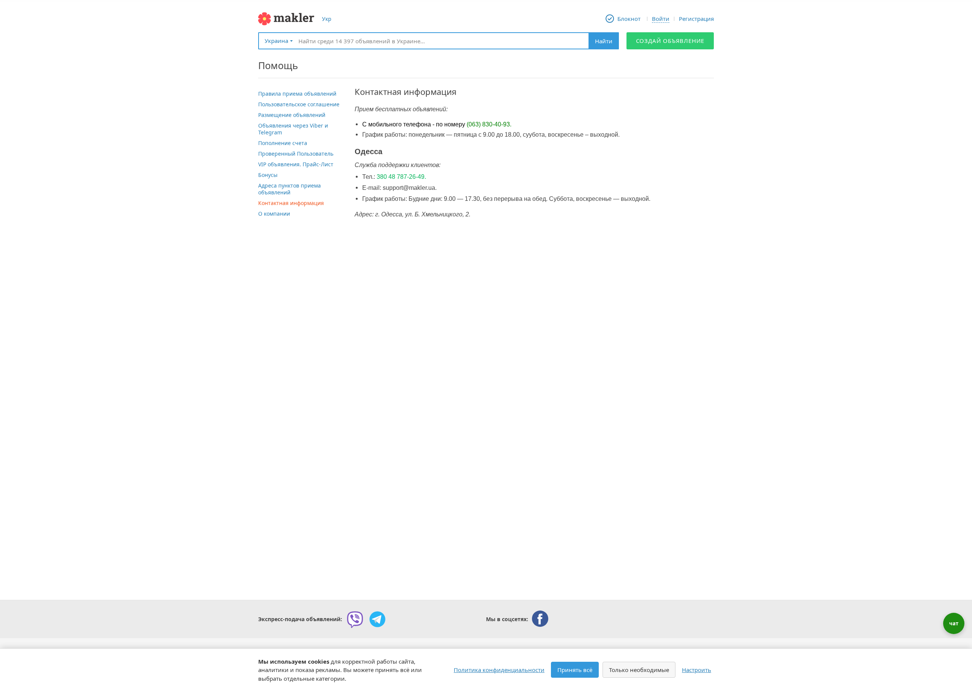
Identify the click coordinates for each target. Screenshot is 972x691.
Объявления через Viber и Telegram (293, 129)
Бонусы (268, 174)
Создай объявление (670, 40)
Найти (603, 41)
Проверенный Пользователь (295, 153)
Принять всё (574, 670)
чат (953, 623)
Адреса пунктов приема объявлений (289, 189)
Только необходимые (639, 670)
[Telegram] (377, 619)
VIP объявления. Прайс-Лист (295, 164)
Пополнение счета (282, 143)
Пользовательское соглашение (298, 104)
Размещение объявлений (291, 114)
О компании (274, 213)
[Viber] (355, 619)
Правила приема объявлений (297, 93)
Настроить (696, 670)
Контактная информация (291, 203)
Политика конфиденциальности (499, 670)
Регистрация (696, 18)
